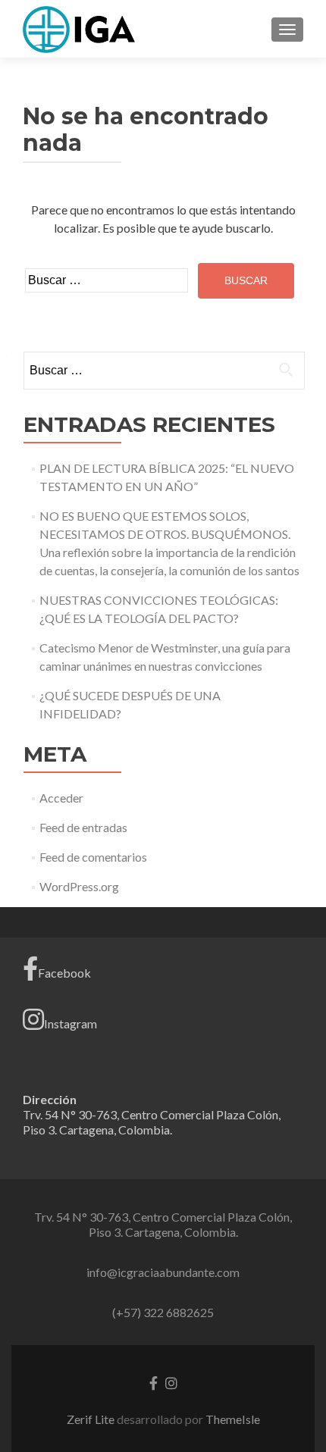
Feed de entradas (83, 827)
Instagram (70, 1023)
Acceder (61, 797)
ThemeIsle (232, 1419)
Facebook (64, 972)
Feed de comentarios (93, 857)
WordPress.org (79, 886)
